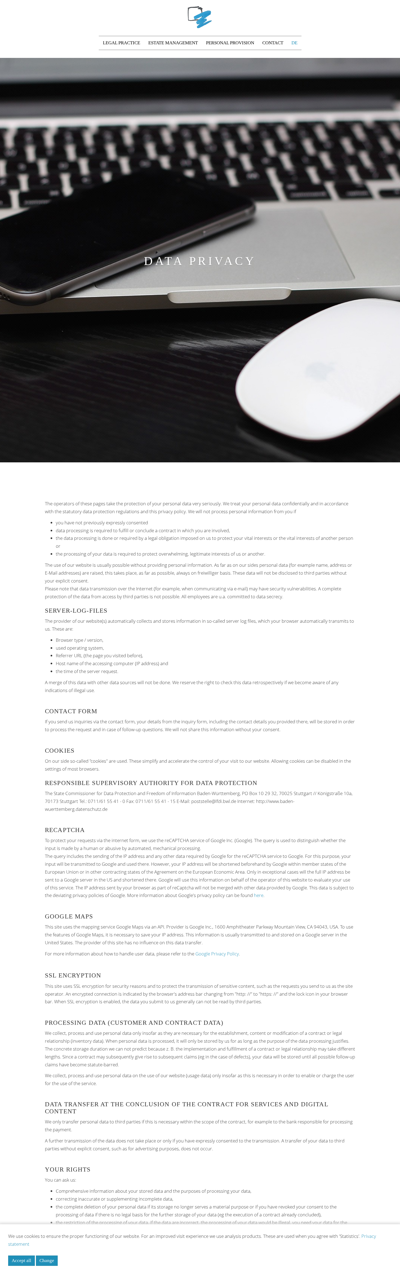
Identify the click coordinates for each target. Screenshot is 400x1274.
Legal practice (121, 42)
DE (294, 42)
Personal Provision (230, 42)
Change (46, 1260)
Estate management (173, 42)
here (258, 895)
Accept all (21, 1260)
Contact (272, 42)
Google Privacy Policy (217, 954)
